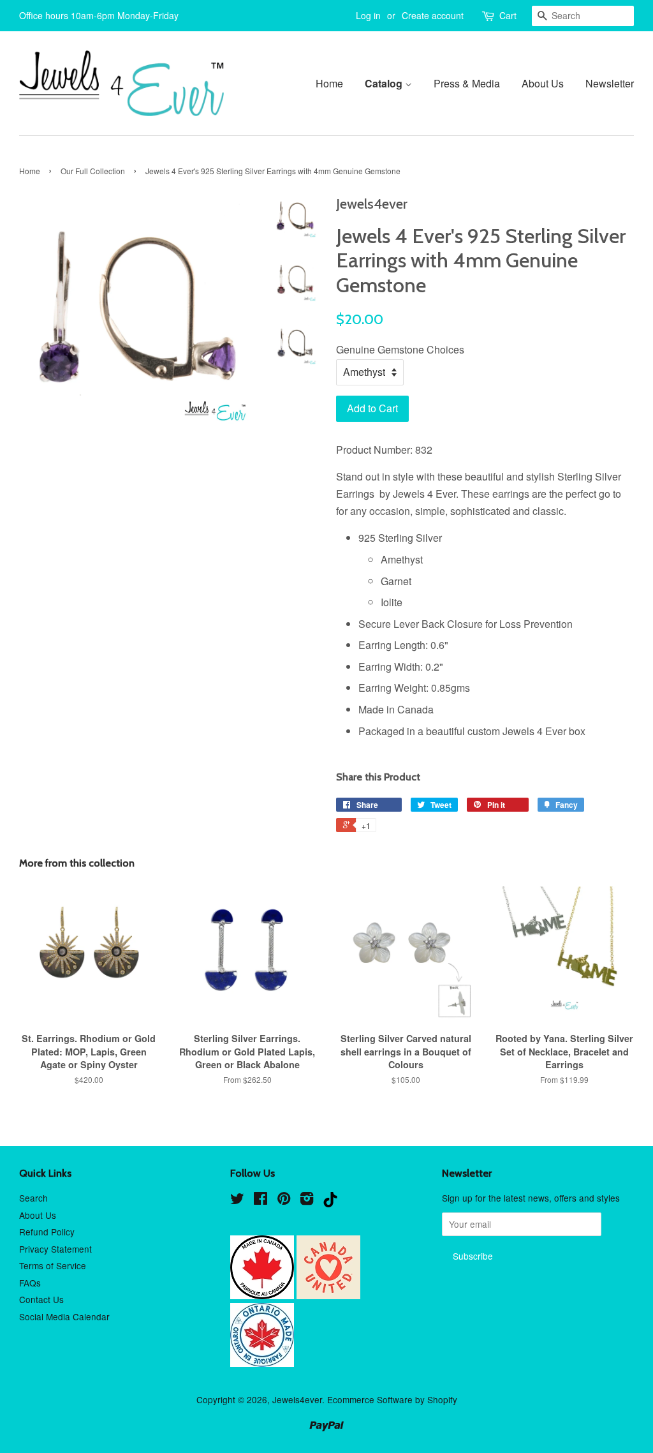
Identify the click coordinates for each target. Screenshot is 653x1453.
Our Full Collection (93, 170)
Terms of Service (52, 1265)
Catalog (385, 83)
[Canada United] (328, 1295)
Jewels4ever (297, 1399)
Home (329, 83)
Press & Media (467, 83)
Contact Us (41, 1299)
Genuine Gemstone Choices (400, 349)
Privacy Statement (55, 1248)
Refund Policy (47, 1231)
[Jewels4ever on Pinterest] (284, 1200)
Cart (508, 15)
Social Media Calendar (64, 1316)
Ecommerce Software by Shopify (392, 1399)
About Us (543, 83)
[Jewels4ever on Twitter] (237, 1200)
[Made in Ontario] (262, 1363)
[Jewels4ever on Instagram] (307, 1200)
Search (33, 1197)
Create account (433, 15)
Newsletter (609, 83)
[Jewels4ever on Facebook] (260, 1200)
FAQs (30, 1282)
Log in (368, 15)
